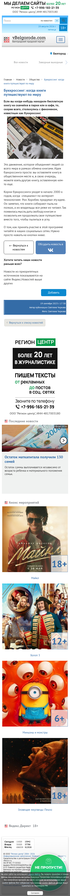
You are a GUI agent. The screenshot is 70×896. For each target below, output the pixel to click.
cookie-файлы (34, 874)
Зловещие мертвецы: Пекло (42, 800)
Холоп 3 (48, 646)
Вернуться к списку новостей (26, 322)
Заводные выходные (51, 62)
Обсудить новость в (50, 244)
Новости (20, 79)
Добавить (53, 292)
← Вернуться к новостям (18, 247)
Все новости (21, 62)
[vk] (50, 250)
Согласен (35, 893)
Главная (8, 79)
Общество (34, 79)
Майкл (49, 569)
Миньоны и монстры (44, 723)
